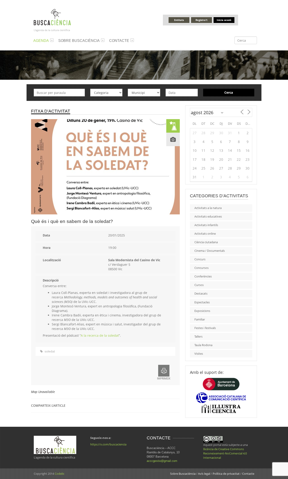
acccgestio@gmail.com (162, 461)
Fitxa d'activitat (50, 111)
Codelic (59, 474)
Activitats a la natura (208, 208)
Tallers (198, 336)
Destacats (200, 293)
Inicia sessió (224, 20)
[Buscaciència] (52, 17)
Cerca (228, 92)
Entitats (179, 20)
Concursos (201, 268)
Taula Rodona (203, 345)
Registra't (201, 20)
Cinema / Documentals (209, 251)
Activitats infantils (206, 225)
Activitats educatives (208, 216)
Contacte (119, 41)
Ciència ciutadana (206, 242)
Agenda (41, 41)
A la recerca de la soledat (100, 335)
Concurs (199, 259)
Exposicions (202, 311)
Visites (198, 354)
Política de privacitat (226, 474)
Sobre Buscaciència (79, 41)
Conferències (203, 276)
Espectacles (202, 302)
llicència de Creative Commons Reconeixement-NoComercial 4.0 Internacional (225, 453)
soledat (50, 351)
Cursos (199, 285)
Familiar (199, 319)
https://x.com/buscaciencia (108, 444)
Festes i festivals (205, 328)
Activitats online (205, 234)
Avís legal (204, 474)
